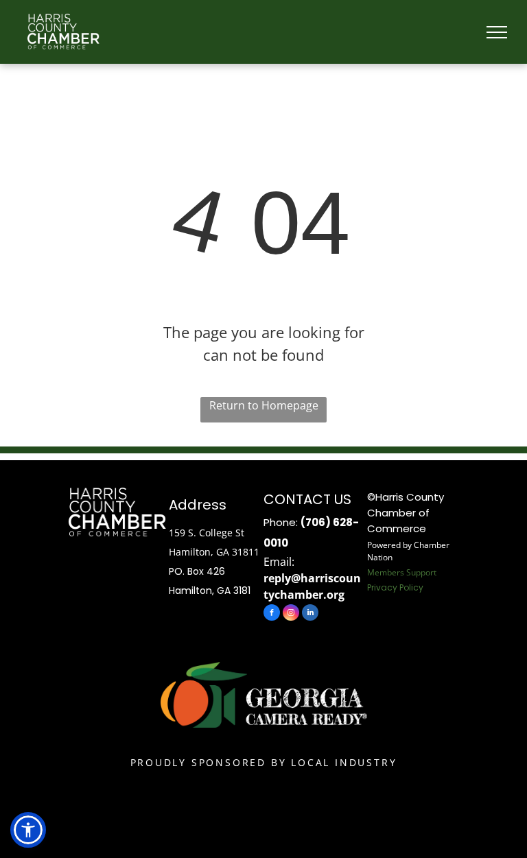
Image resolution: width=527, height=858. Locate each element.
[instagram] (291, 614)
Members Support (401, 572)
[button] (28, 829)
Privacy (382, 587)
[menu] (497, 32)
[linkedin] (310, 614)
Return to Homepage (263, 405)
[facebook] (272, 614)
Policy (411, 587)
